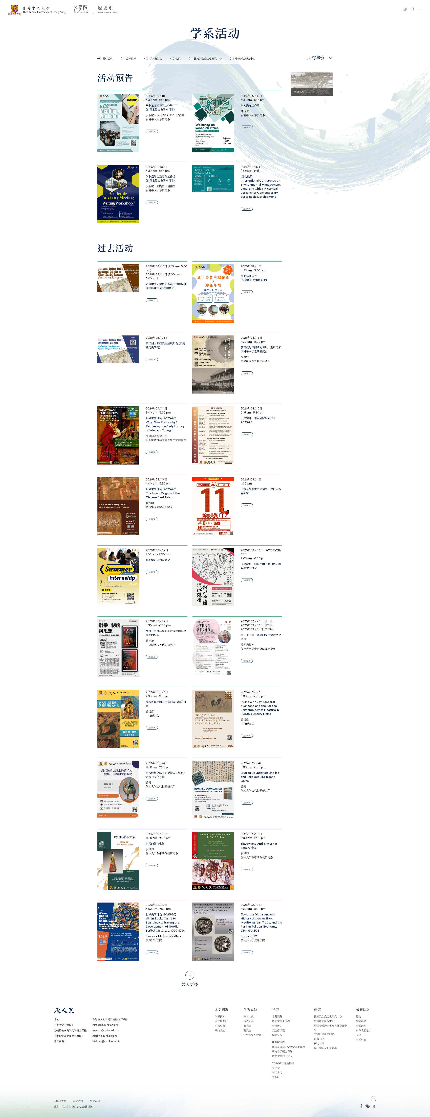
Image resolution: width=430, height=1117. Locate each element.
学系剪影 (361, 1039)
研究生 (247, 1030)
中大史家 (220, 1025)
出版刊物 (319, 1038)
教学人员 (249, 1016)
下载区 (276, 1077)
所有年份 (315, 57)
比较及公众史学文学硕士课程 (288, 1047)
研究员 (247, 1025)
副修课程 (277, 1035)
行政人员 (249, 1021)
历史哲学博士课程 (282, 1056)
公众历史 (277, 1025)
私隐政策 (78, 1101)
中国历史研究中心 (324, 1021)
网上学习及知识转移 (325, 1048)
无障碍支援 (60, 1101)
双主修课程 (278, 1030)
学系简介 (220, 1016)
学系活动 (361, 1025)
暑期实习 (277, 1072)
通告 (358, 1016)
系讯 (358, 1035)
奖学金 (276, 1068)
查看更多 (151, 131)
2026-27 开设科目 (283, 1063)
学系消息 (361, 1021)
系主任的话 (221, 1021)
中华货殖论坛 (363, 1030)
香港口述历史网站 (324, 1034)
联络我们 (220, 1030)
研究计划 (319, 1043)
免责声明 (95, 1101)
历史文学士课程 (281, 1021)
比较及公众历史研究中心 (328, 1016)
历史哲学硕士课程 (282, 1051)
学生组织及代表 (252, 1035)
